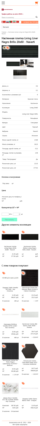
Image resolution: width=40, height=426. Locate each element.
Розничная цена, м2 (9, 168)
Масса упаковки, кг (8, 144)
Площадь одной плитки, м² (11, 149)
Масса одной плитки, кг (10, 140)
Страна (4, 136)
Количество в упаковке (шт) (11, 95)
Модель (5, 112)
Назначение (6, 103)
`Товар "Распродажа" (9, 159)
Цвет (3, 127)
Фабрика (5, 131)
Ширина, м (6, 90)
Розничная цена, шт (9, 164)
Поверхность (6, 118)
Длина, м (5, 86)
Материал (5, 99)
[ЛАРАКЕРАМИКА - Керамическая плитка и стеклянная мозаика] (7, 11)
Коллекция (6, 108)
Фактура (5, 123)
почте (4, 199)
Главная (4, 32)
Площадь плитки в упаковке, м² (12, 154)
